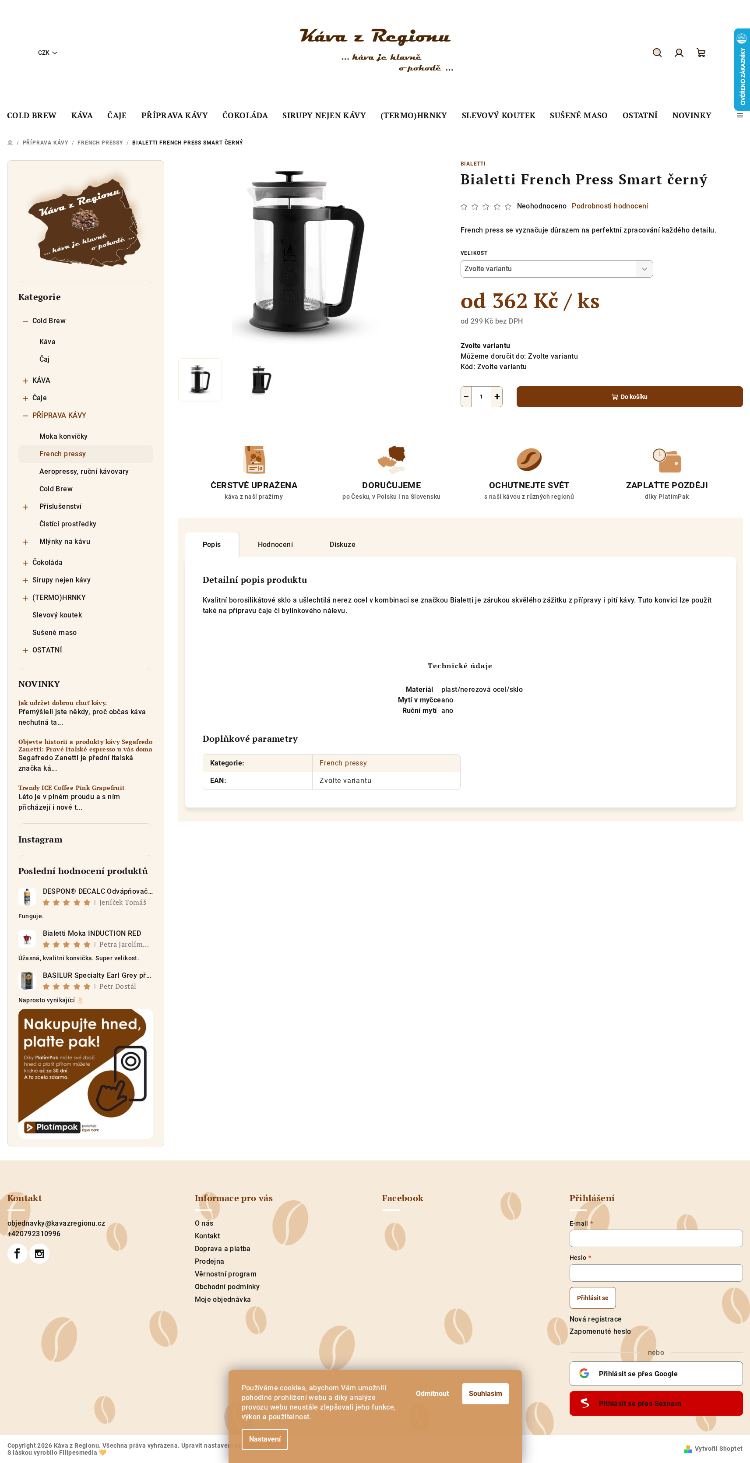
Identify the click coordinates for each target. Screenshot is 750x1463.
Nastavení (265, 1439)
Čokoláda (47, 562)
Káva (47, 342)
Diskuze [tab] (343, 544)
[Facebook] (17, 1254)
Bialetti (473, 164)
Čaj (44, 359)
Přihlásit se (593, 1297)
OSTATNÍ (47, 650)
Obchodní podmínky (227, 1287)
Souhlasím (485, 1393)
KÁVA (41, 380)
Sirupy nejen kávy (61, 580)
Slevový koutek (57, 615)
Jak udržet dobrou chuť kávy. (62, 703)
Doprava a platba (223, 1248)
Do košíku (634, 396)
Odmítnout (432, 1393)
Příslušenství (60, 506)
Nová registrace (596, 1319)
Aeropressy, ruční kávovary (84, 471)
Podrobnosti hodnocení (610, 206)
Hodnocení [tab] (275, 544)
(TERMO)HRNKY (59, 597)
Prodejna (210, 1261)
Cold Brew (49, 321)
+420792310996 (34, 1234)
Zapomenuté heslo (600, 1331)
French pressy (62, 454)
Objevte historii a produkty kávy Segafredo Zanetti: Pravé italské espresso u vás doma (85, 745)
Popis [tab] (212, 544)
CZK (43, 52)
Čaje (39, 398)
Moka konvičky (63, 436)
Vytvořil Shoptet (719, 1448)
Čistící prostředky (68, 524)
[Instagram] (39, 1254)
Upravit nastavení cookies (219, 1445)
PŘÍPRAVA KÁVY (59, 415)
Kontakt (207, 1236)
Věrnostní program (226, 1274)
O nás (204, 1223)
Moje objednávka (223, 1299)
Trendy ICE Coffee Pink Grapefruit (71, 788)
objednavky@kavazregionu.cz (56, 1223)
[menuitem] (32, 115)
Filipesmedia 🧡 (83, 1452)
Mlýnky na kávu (65, 541)
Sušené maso (54, 632)
